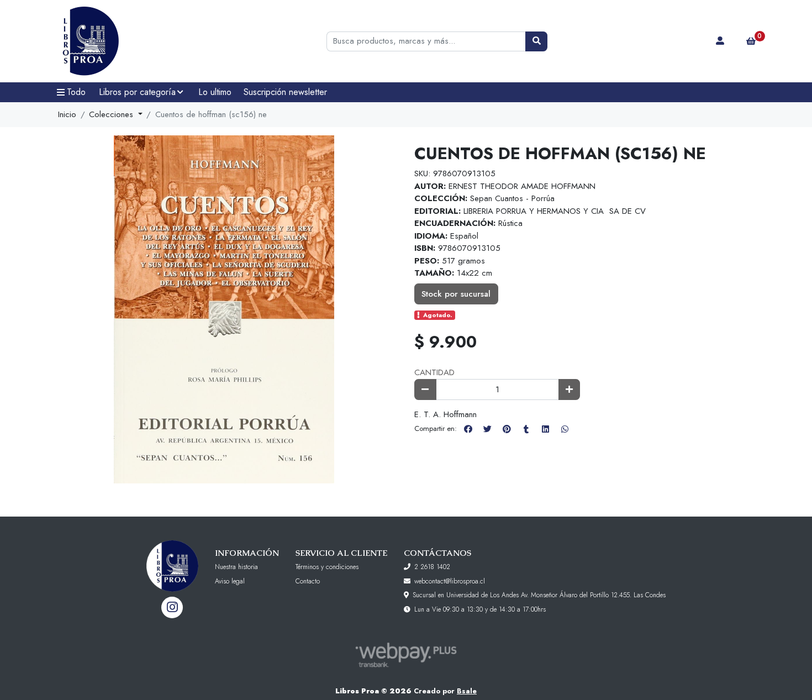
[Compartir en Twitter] (487, 428)
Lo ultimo (214, 92)
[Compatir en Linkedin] (545, 428)
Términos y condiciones (327, 567)
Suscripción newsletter (285, 92)
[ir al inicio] (172, 556)
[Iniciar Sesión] (720, 41)
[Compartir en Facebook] (468, 428)
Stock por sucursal (456, 294)
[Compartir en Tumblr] (526, 428)
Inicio (67, 114)
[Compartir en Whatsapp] (564, 428)
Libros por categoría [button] (137, 92)
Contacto (308, 581)
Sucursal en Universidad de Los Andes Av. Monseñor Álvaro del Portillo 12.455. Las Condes (539, 595)
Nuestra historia (236, 567)
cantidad (434, 372)
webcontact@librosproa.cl (449, 581)
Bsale (467, 691)
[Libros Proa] (105, 41)
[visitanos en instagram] (172, 607)
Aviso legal (230, 581)
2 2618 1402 (432, 567)
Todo (76, 92)
